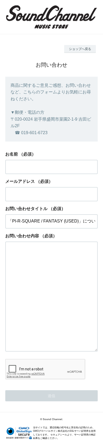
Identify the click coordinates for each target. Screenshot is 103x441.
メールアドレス (20, 181)
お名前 (11, 154)
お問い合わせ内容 (22, 236)
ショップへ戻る (80, 49)
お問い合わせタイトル (26, 208)
